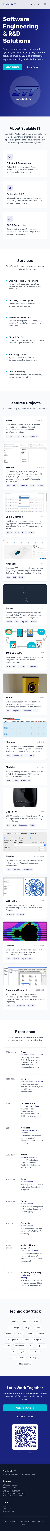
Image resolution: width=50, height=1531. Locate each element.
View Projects (12, 67)
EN (31, 4)
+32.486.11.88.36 (25, 1416)
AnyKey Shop (8, 1511)
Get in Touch (33, 67)
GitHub (5, 1506)
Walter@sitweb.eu (25, 1408)
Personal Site (8, 1509)
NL (35, 4)
